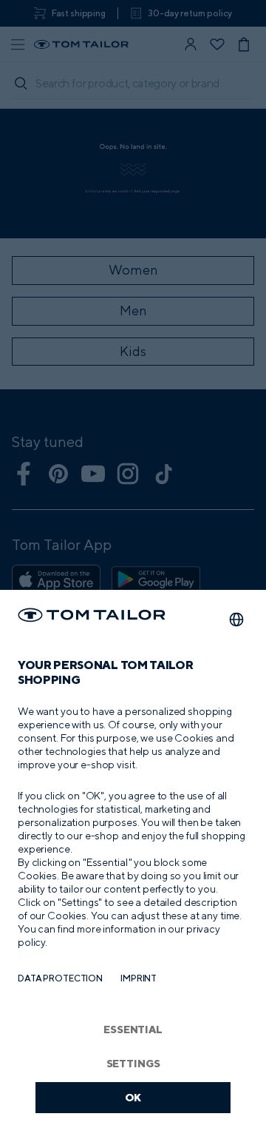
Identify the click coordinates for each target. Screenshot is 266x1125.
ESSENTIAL (133, 1029)
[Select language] (236, 619)
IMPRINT (138, 978)
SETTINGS (133, 1063)
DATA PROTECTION (60, 978)
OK (133, 1097)
